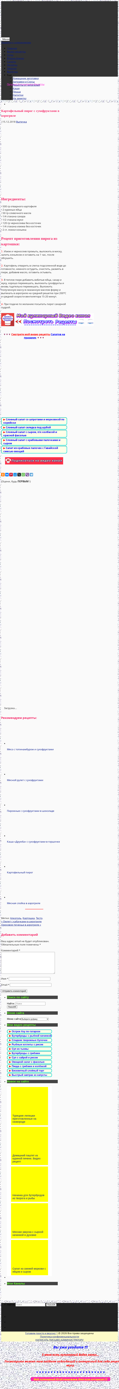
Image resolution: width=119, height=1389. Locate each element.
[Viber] (27, 474)
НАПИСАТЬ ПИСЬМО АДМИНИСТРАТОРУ (59, 1340)
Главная (12, 48)
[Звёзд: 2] (34, 550)
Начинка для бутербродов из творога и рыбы (28, 1197)
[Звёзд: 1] (34, 505)
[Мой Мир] (15, 474)
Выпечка (12, 71)
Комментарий (10, 950)
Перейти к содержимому (16, 42)
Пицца (17, 91)
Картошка (29, 918)
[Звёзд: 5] (34, 684)
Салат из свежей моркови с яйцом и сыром (29, 1270)
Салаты (11, 61)
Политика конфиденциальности (59, 1336)
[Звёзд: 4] (34, 639)
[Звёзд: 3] (34, 594)
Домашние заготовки (26, 78)
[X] (19, 474)
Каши (16, 88)
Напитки (18, 95)
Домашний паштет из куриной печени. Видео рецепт (26, 1158)
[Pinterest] (11, 474)
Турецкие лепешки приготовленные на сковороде (24, 1118)
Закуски (12, 68)
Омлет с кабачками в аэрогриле (21, 921)
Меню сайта (14, 1019)
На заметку (19, 98)
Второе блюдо (15, 58)
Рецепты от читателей (26, 85)
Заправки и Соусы (24, 81)
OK (12, 1007)
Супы (10, 55)
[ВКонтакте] (7, 474)
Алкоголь (15, 918)
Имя (4, 978)
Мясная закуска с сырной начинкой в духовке (27, 1233)
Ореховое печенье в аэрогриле (21, 924)
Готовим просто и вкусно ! (41, 1333)
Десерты (12, 65)
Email (5, 984)
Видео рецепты (16, 51)
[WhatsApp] (23, 474)
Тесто (39, 918)
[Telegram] (31, 474)
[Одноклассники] (3, 474)
